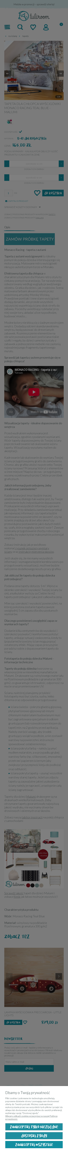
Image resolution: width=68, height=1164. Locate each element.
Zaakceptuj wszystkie (34, 1144)
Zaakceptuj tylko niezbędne (34, 1126)
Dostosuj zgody (34, 1135)
